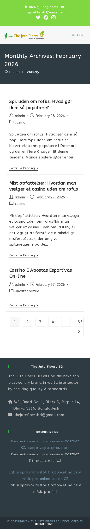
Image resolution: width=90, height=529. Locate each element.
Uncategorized (27, 291)
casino (20, 122)
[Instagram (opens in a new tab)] (53, 17)
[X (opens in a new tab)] (38, 17)
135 (79, 322)
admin (20, 116)
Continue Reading (23, 169)
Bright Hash (45, 524)
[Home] (6, 72)
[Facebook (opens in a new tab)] (46, 17)
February (32, 72)
